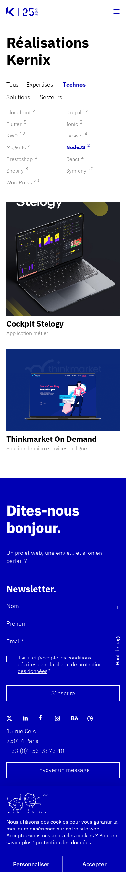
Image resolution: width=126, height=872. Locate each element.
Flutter (15, 124)
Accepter (94, 864)
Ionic (73, 124)
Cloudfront (19, 112)
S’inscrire (63, 693)
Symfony (78, 170)
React (74, 159)
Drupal (76, 112)
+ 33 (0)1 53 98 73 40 (35, 750)
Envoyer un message (63, 769)
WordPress (21, 182)
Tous (12, 84)
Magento (17, 147)
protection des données (63, 842)
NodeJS (77, 147)
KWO (14, 135)
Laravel (75, 135)
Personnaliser (31, 864)
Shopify (16, 170)
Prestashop (20, 159)
